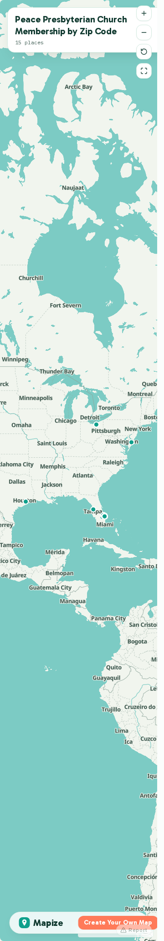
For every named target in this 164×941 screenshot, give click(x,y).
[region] (78, 470)
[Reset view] (144, 51)
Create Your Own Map (118, 922)
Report (138, 930)
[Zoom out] (144, 32)
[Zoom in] (144, 13)
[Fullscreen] (144, 71)
